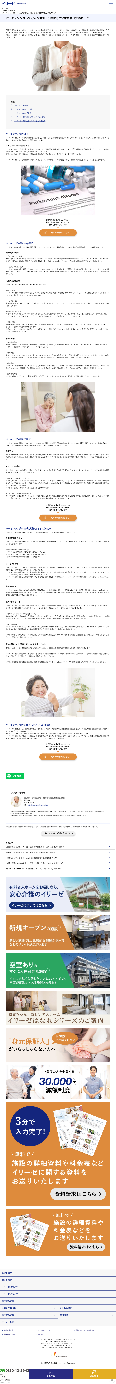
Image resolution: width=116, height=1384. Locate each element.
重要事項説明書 (9, 1334)
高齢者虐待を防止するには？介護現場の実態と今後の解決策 (30, 852)
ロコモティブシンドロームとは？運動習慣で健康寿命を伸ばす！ (32, 858)
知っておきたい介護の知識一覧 (57, 833)
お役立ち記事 (8, 10)
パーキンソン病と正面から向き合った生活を (29, 121)
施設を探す (7, 1273)
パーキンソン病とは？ (22, 105)
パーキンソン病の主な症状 (23, 109)
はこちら (60, 233)
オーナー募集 (8, 1322)
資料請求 (94, 1376)
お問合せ (40, 1334)
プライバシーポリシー (45, 1330)
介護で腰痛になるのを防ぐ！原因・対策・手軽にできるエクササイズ (34, 863)
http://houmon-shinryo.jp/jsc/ (38, 805)
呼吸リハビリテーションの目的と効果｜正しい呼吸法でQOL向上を (33, 869)
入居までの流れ (9, 1308)
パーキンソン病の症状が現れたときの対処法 (29, 117)
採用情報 (64, 1315)
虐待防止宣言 (8, 1330)
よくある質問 (66, 1308)
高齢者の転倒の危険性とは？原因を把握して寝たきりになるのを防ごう (35, 847)
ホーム (5, 8)
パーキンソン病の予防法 (22, 113)
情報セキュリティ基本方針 (85, 1330)
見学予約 (50, 1376)
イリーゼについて (10, 1287)
